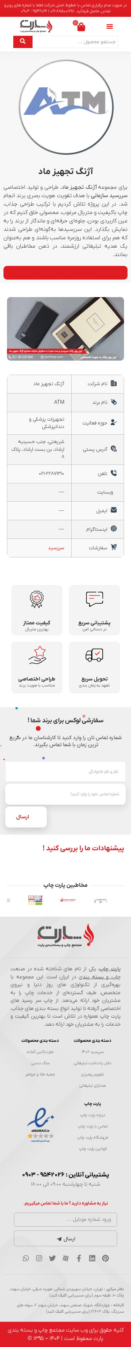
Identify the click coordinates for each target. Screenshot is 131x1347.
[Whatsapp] (26, 1258)
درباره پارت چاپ (92, 1115)
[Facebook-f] (79, 1258)
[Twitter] (52, 1258)
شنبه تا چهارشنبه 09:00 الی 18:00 (65, 1184)
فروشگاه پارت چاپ (92, 1137)
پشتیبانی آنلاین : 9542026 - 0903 (65, 1175)
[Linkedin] (92, 1258)
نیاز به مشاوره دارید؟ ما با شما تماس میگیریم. (65, 1203)
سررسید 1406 (93, 1052)
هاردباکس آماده (40, 1052)
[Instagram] (39, 1258)
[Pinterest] (105, 1258)
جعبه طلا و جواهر (40, 1074)
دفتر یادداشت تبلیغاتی (92, 1063)
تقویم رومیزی (92, 1074)
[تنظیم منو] (109, 26)
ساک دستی (40, 1063)
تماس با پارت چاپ (93, 1126)
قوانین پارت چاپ (93, 1149)
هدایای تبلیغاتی (92, 1085)
